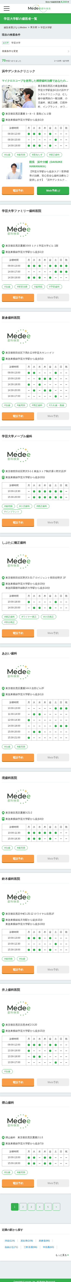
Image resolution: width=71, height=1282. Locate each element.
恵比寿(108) (27, 1240)
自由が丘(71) (11, 1247)
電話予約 (18, 190)
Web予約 (52, 190)
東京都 (33, 27)
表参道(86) (44, 1240)
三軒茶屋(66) (30, 1247)
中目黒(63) (48, 1247)
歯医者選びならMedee (15, 27)
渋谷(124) (10, 1240)
